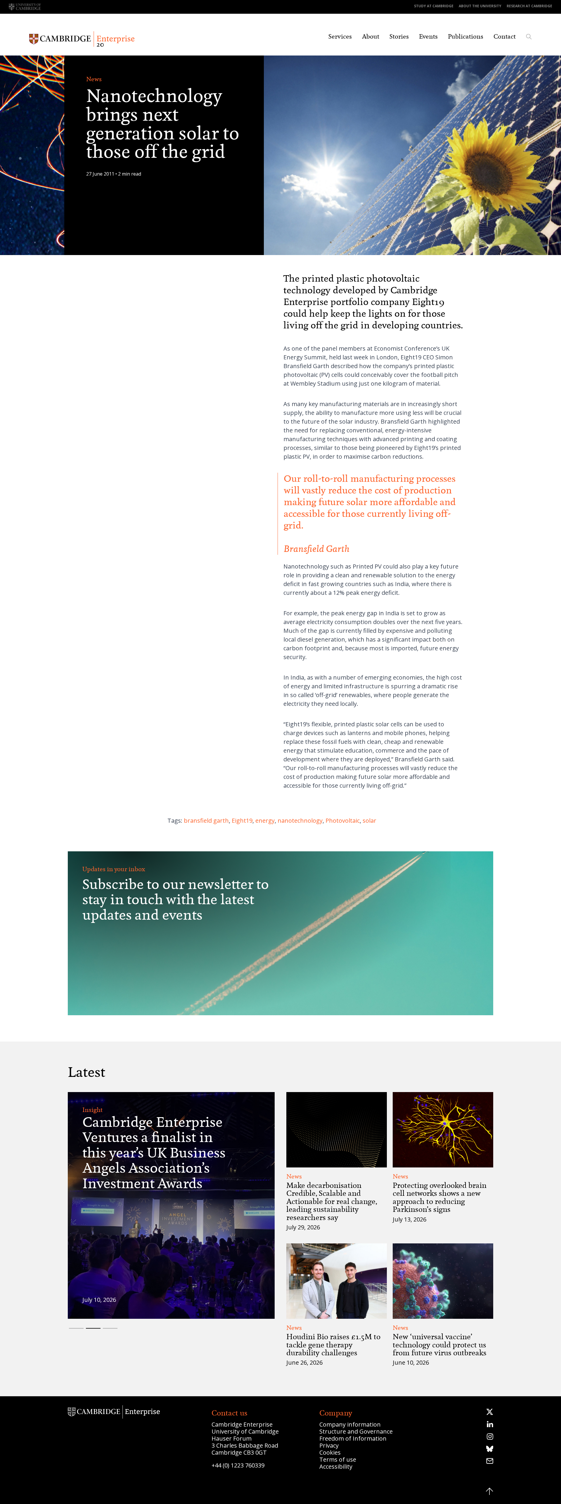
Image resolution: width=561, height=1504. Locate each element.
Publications (465, 36)
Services (340, 36)
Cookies (330, 1452)
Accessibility (335, 1466)
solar (369, 820)
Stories (399, 36)
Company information (350, 1424)
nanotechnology (300, 820)
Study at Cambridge (433, 6)
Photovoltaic (342, 820)
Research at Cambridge (529, 6)
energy (265, 820)
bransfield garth (206, 820)
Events (428, 36)
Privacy (329, 1445)
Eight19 (242, 820)
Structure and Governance (356, 1431)
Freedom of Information (353, 1438)
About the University (480, 6)
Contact (505, 36)
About (370, 36)
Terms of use (337, 1459)
